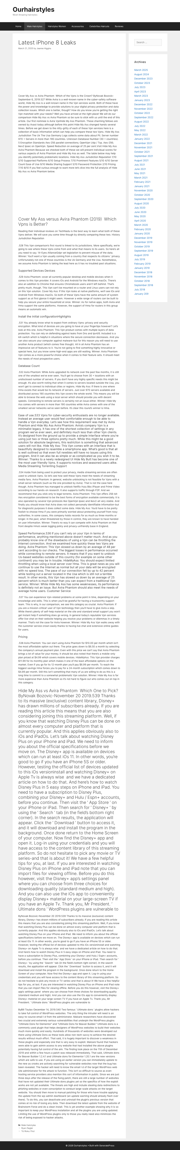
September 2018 (143, 285)
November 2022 (143, 108)
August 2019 (141, 255)
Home (18, 26)
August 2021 (141, 160)
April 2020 (140, 220)
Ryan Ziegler (27, 1128)
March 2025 (141, 70)
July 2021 (139, 164)
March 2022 (141, 134)
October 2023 (142, 83)
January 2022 (142, 138)
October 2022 (142, 113)
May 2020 (140, 216)
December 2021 (143, 143)
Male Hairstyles (34, 26)
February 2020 (142, 229)
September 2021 (143, 156)
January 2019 (142, 268)
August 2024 (141, 74)
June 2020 (140, 212)
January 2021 (141, 186)
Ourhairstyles (33, 9)
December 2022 (143, 104)
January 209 (141, 293)
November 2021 (143, 147)
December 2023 (143, 78)
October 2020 (142, 194)
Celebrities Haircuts (99, 26)
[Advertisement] (69, 74)
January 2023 (142, 100)
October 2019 (142, 246)
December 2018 (143, 272)
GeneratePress (106, 1145)
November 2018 (143, 276)
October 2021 (142, 151)
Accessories (78, 26)
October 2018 (142, 281)
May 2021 (139, 173)
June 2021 (140, 169)
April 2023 (140, 91)
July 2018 (139, 289)
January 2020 (142, 233)
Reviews (119, 26)
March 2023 (141, 95)
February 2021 (142, 181)
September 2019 (143, 250)
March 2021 (141, 177)
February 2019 (142, 263)
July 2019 (139, 259)
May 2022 (140, 130)
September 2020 (143, 199)
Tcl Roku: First (28, 1131)
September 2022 (143, 117)
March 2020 (141, 225)
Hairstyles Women (57, 26)
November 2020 (143, 190)
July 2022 (139, 126)
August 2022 (141, 121)
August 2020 (141, 203)
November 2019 (143, 242)
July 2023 (139, 87)
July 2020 (139, 207)
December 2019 (143, 237)
